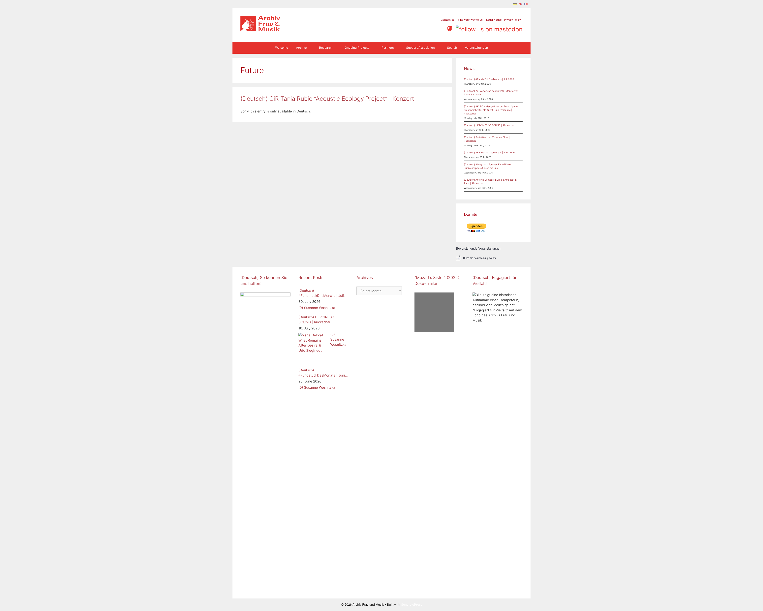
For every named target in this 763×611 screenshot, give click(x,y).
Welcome (281, 47)
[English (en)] (520, 3)
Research (325, 47)
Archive (301, 47)
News (469, 68)
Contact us (447, 19)
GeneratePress (411, 604)
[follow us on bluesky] (489, 27)
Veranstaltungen (476, 47)
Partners (388, 47)
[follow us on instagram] (427, 27)
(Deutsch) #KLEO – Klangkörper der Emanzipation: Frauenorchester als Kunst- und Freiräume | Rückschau (492, 110)
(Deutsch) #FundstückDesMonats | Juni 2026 (489, 152)
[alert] (493, 258)
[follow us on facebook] (419, 27)
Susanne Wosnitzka (319, 308)
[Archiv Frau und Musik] (260, 30)
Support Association (420, 47)
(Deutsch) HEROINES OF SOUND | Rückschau (489, 125)
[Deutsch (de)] (515, 3)
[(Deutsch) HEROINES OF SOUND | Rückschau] (313, 348)
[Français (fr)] (526, 3)
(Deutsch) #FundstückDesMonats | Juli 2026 (489, 79)
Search (452, 47)
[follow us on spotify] (442, 27)
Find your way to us (470, 19)
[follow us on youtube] (434, 27)
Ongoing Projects (357, 47)
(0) (300, 308)
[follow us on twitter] (412, 27)
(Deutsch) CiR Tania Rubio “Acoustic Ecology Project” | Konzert (327, 98)
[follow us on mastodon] (450, 27)
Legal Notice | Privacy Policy (503, 19)
